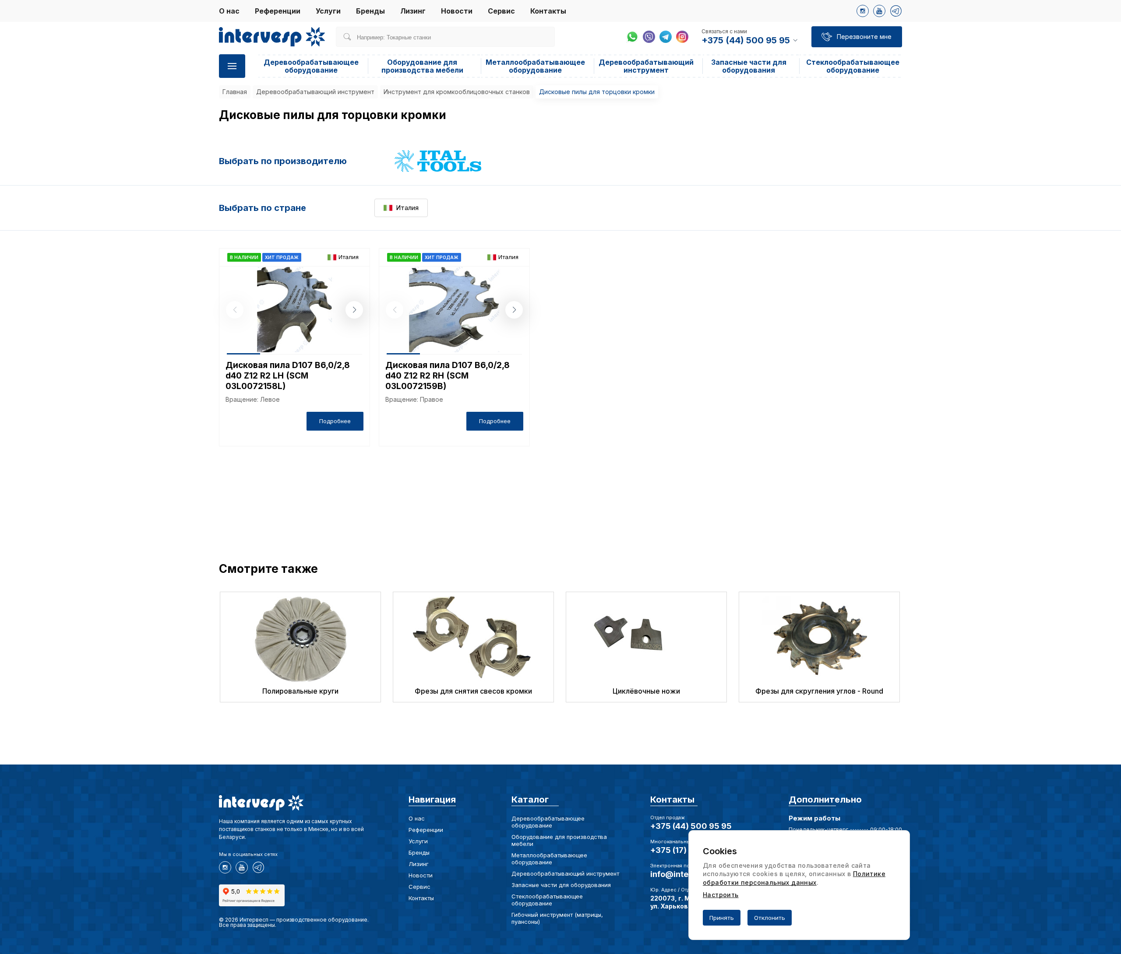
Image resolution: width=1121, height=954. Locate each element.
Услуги (328, 11)
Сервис (501, 11)
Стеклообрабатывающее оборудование (852, 66)
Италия (407, 207)
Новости (456, 11)
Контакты (548, 11)
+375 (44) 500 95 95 (691, 826)
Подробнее (335, 420)
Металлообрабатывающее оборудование (535, 66)
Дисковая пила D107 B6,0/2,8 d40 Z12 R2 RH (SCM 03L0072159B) (447, 375)
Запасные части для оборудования (748, 66)
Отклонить (769, 917)
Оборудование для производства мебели (422, 66)
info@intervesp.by (686, 874)
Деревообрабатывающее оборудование (311, 66)
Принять (721, 917)
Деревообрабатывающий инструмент (646, 66)
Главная (234, 91)
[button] (354, 310)
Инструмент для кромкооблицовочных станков (457, 91)
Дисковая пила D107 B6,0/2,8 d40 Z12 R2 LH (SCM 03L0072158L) (288, 375)
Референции (277, 11)
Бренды (370, 11)
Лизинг (413, 11)
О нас (229, 11)
